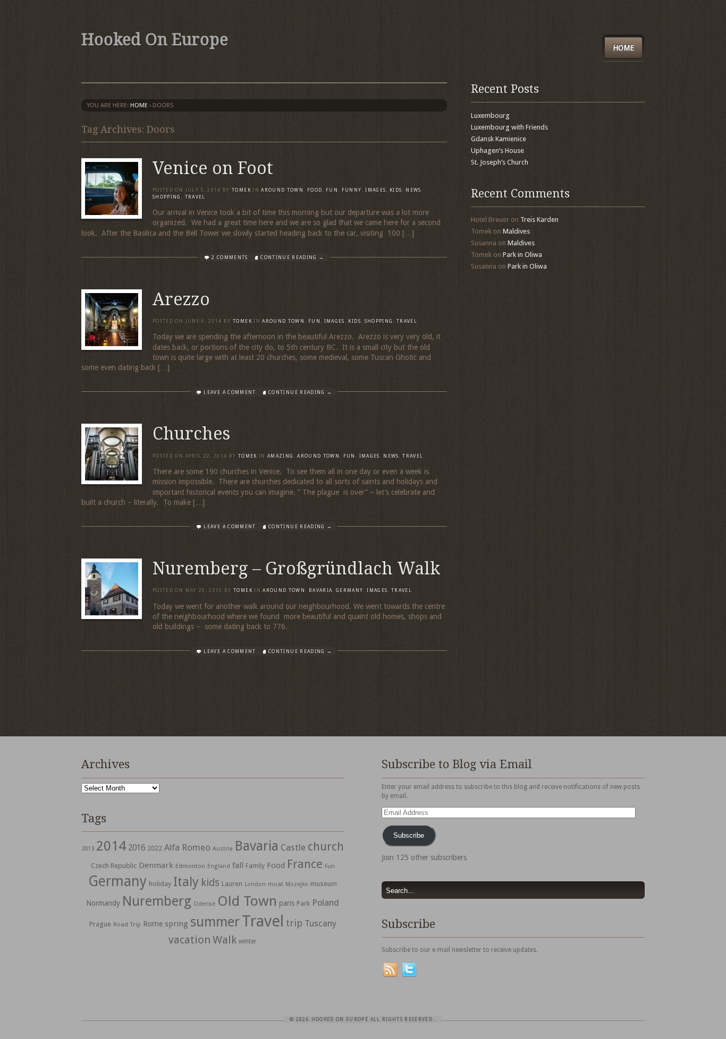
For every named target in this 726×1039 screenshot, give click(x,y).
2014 (111, 846)
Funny (352, 190)
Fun (332, 190)
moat (275, 884)
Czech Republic (114, 866)
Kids (396, 190)
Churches (191, 434)
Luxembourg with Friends (509, 127)
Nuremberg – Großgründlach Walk (296, 569)
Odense (204, 903)
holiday (160, 884)
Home (623, 48)
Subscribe (408, 835)
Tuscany (320, 923)
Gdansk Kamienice (498, 139)
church (326, 846)
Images (375, 190)
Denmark (156, 865)
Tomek (241, 190)
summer (215, 922)
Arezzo (181, 299)
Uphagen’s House (497, 150)
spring (176, 924)
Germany (349, 590)
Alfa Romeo (187, 847)
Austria (223, 848)
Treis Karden (539, 220)
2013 (87, 848)
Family (255, 866)
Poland (325, 903)
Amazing (280, 456)
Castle (293, 847)
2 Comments (230, 257)
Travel (263, 921)
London (255, 884)
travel (195, 197)
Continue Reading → (292, 257)
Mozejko (296, 884)
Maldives (516, 231)
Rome (153, 924)
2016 (136, 848)
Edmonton (190, 866)
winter (248, 941)
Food (314, 190)
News (413, 190)
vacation (189, 939)
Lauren (232, 884)
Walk (225, 939)
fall (237, 865)
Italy (186, 881)
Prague (100, 924)
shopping (167, 197)
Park (303, 903)
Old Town (247, 901)
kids (210, 883)
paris (286, 903)
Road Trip (127, 924)
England (218, 866)
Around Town (282, 190)
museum (323, 884)
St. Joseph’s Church (499, 162)
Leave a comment (230, 392)
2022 (154, 848)
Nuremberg (156, 901)
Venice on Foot (213, 168)
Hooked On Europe (154, 39)
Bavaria (320, 590)
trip (294, 923)
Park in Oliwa (522, 255)
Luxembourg (490, 115)
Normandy (103, 903)
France (305, 864)
